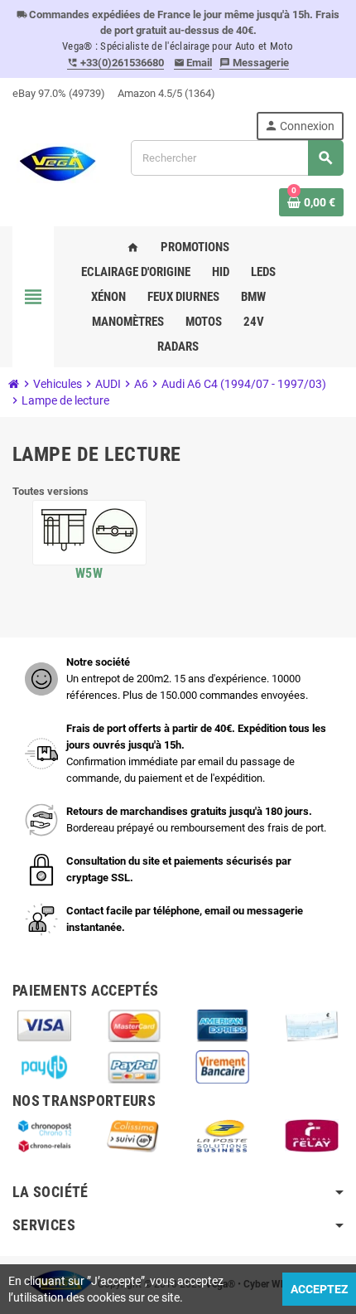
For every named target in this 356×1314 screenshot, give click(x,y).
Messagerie (254, 62)
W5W (89, 573)
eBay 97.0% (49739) (58, 93)
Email (193, 62)
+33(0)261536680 (115, 62)
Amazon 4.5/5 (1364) (166, 93)
